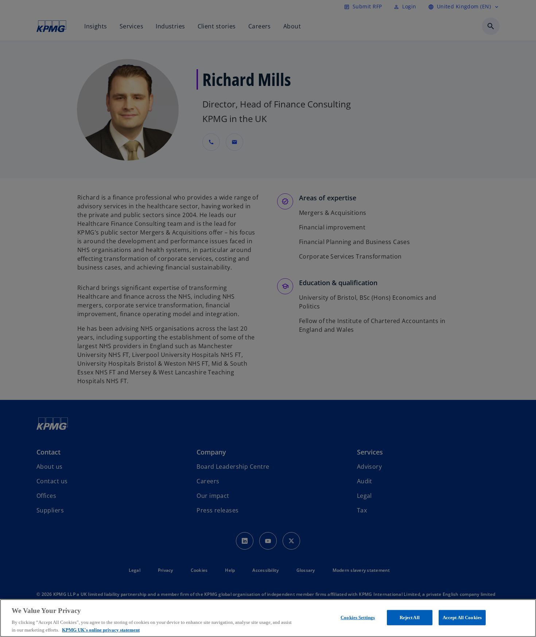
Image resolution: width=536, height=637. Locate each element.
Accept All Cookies (462, 617)
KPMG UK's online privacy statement (101, 629)
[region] (268, 618)
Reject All (410, 617)
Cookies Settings (358, 617)
